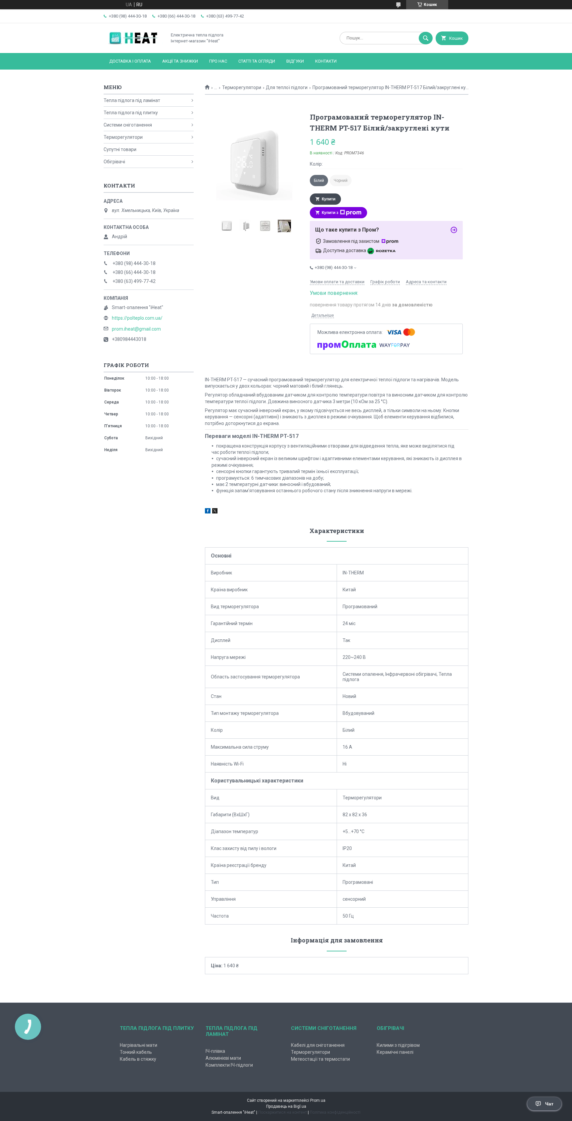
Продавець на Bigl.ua (286, 1106)
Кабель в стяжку (138, 1059)
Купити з (330, 212)
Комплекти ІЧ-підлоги (229, 1065)
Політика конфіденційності (335, 1112)
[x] (214, 511)
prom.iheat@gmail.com (136, 329)
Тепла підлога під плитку (131, 112)
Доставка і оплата (130, 61)
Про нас (218, 61)
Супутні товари (120, 149)
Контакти (326, 61)
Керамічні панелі (395, 1052)
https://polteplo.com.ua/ (137, 318)
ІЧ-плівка (215, 1051)
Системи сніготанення (128, 125)
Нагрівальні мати (138, 1045)
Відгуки (295, 61)
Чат (549, 1103)
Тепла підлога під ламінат (132, 100)
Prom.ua (317, 1100)
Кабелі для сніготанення (318, 1045)
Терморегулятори (241, 87)
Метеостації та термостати (320, 1059)
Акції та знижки (180, 61)
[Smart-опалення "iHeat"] (133, 44)
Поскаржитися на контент (282, 1112)
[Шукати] (426, 38)
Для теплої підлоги (287, 87)
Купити (328, 199)
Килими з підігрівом (398, 1045)
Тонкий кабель (136, 1052)
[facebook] (208, 511)
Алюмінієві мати (223, 1058)
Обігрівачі (114, 161)
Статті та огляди (256, 61)
